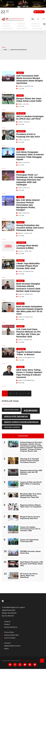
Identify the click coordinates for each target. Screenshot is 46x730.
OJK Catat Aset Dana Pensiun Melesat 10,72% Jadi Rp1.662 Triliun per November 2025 (28, 333)
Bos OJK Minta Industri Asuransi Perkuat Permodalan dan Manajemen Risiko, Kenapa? (28, 205)
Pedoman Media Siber (11, 635)
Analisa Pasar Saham (11, 409)
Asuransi (20, 149)
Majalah (20, 72)
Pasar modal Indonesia (12, 427)
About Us (7, 621)
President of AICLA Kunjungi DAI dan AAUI (28, 135)
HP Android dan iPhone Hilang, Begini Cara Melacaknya (29, 575)
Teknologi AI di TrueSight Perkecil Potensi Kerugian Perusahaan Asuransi (29, 460)
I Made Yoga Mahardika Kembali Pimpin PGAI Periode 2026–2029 (28, 266)
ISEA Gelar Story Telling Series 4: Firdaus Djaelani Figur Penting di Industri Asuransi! (29, 373)
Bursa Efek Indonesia (16, 417)
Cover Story (21, 242)
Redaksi (7, 624)
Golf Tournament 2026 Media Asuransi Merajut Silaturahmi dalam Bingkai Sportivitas (29, 79)
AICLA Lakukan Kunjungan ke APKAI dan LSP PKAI (30, 117)
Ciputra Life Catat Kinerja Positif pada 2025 (29, 540)
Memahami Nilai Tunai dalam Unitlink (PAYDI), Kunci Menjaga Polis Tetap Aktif (30, 495)
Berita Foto (21, 113)
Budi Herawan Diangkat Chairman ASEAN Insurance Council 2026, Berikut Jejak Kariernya (28, 287)
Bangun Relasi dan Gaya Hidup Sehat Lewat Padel (29, 99)
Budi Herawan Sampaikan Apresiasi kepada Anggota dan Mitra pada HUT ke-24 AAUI (29, 310)
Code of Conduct (9, 638)
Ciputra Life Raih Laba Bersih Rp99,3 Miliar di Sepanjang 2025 (31, 484)
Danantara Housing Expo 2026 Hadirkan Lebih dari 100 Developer (31, 472)
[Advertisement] (23, 694)
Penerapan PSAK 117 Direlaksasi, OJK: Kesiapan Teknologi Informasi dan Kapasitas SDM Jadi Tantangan (30, 180)
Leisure (20, 95)
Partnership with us (10, 627)
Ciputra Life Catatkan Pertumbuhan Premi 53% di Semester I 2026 (30, 528)
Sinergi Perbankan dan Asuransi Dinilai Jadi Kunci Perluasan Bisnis (30, 227)
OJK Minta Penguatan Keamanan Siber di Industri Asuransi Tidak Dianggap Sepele (30, 156)
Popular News (23, 436)
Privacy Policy (9, 632)
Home (5, 49)
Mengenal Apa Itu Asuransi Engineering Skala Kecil (30, 517)
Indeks (6, 648)
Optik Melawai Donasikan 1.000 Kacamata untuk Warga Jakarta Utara (31, 563)
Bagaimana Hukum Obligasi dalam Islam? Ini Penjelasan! (30, 506)
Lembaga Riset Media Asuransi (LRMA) (27, 246)
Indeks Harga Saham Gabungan (21, 422)
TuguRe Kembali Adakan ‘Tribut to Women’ (28, 353)
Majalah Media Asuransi (12, 646)
